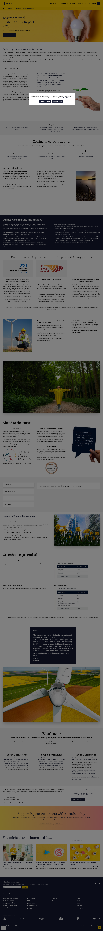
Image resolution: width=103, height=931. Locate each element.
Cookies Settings (45, 101)
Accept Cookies (57, 101)
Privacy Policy (66, 97)
